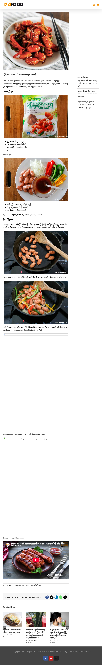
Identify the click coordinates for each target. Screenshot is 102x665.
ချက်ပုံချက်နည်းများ (35, 585)
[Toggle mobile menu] (98, 5)
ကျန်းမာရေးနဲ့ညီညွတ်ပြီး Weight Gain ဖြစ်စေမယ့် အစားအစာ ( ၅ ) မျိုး (86, 104)
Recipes (15, 585)
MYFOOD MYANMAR (37, 651)
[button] (4, 627)
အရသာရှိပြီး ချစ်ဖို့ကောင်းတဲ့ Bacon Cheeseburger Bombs (59, 632)
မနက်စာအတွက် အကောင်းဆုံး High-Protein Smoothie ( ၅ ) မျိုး (87, 83)
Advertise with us (84, 651)
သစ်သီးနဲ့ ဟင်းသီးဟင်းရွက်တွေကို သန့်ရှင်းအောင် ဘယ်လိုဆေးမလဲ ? (88, 94)
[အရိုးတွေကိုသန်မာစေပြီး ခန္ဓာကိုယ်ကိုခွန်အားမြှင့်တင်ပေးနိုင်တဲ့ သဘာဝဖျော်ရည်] (36, 613)
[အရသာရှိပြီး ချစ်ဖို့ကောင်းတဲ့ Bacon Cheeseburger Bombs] (59, 613)
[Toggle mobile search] (94, 5)
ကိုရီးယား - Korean (23, 585)
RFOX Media (51, 651)
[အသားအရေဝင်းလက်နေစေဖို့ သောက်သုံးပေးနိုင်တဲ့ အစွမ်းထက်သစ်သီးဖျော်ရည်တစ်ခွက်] (12, 613)
